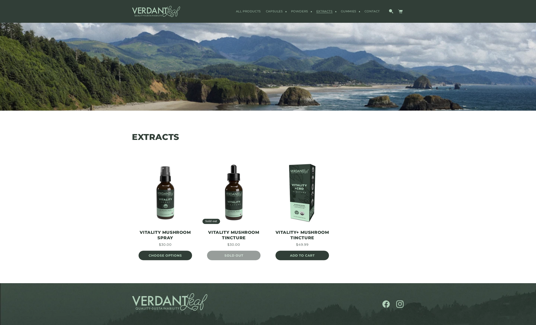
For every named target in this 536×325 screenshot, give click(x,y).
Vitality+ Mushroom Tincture (302, 235)
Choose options (165, 255)
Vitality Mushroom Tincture (233, 235)
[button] (276, 11)
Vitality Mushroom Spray (165, 235)
